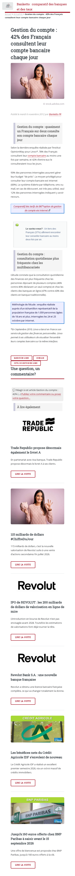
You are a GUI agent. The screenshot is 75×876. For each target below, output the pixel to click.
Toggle (8, 7)
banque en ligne (21, 358)
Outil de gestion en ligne (26, 363)
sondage (40, 358)
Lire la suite (23, 474)
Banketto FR (55, 114)
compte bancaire (37, 155)
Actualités (18, 14)
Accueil (8, 14)
